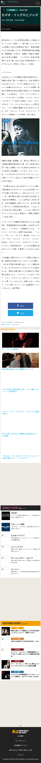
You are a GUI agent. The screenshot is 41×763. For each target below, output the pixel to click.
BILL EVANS (17, 672)
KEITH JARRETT (17, 639)
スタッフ (20, 755)
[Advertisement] (20, 483)
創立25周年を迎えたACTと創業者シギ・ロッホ (17, 369)
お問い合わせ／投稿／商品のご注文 (20, 750)
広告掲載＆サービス (20, 745)
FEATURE (17, 649)
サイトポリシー (20, 741)
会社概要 (20, 736)
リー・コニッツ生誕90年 (10, 349)
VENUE (17, 628)
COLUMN (5, 322)
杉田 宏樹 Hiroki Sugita (15, 20)
